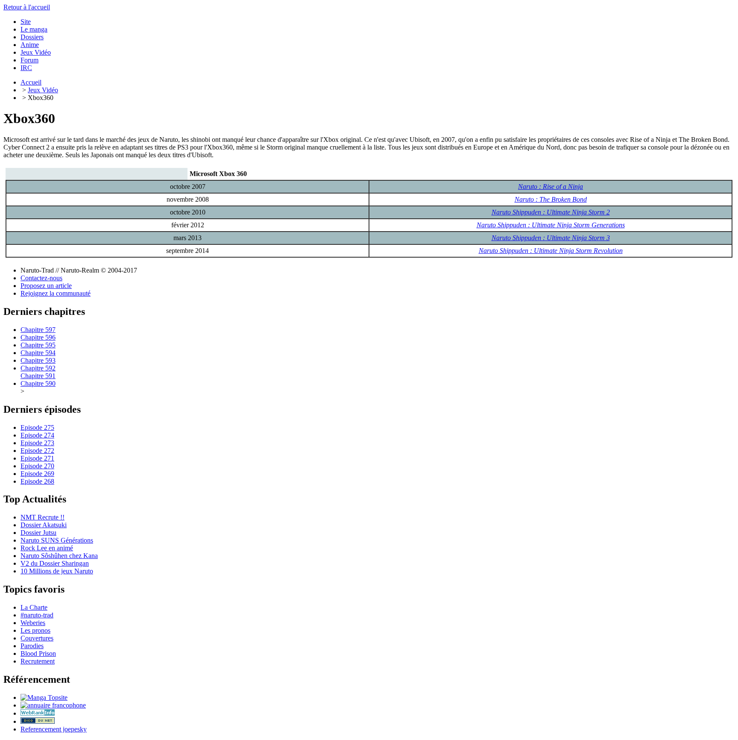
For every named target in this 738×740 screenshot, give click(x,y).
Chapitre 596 (38, 337)
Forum (29, 60)
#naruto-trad (36, 615)
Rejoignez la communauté (55, 293)
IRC (26, 67)
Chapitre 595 (38, 345)
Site (25, 21)
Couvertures (36, 638)
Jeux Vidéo (35, 52)
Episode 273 (37, 442)
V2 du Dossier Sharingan (54, 563)
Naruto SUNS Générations (56, 540)
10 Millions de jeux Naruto (56, 571)
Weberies (32, 622)
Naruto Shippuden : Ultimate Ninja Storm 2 (551, 212)
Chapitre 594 (38, 352)
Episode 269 (37, 473)
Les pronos (35, 630)
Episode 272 (37, 450)
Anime (29, 44)
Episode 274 (37, 435)
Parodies (32, 645)
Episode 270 (37, 466)
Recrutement (37, 661)
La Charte (33, 607)
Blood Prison (38, 653)
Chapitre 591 (38, 375)
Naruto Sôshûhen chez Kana (59, 555)
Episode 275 (37, 427)
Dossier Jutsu (38, 532)
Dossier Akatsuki (43, 525)
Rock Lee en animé (46, 548)
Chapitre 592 (38, 368)
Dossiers (32, 37)
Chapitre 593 (38, 360)
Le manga (33, 29)
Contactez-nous (41, 278)
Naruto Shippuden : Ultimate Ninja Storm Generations (551, 225)
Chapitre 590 (38, 383)
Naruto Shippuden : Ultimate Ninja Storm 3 (551, 237)
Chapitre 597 (38, 329)
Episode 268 (37, 481)
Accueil (30, 82)
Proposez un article (46, 285)
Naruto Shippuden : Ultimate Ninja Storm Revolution (551, 250)
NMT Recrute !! (42, 517)
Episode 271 (37, 458)
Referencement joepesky (53, 729)
